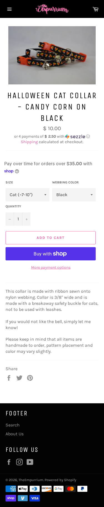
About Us (15, 433)
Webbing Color (65, 182)
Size (9, 182)
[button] (52, 136)
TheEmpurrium (31, 480)
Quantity (13, 206)
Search (13, 425)
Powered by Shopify (60, 480)
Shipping (29, 141)
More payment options (50, 267)
